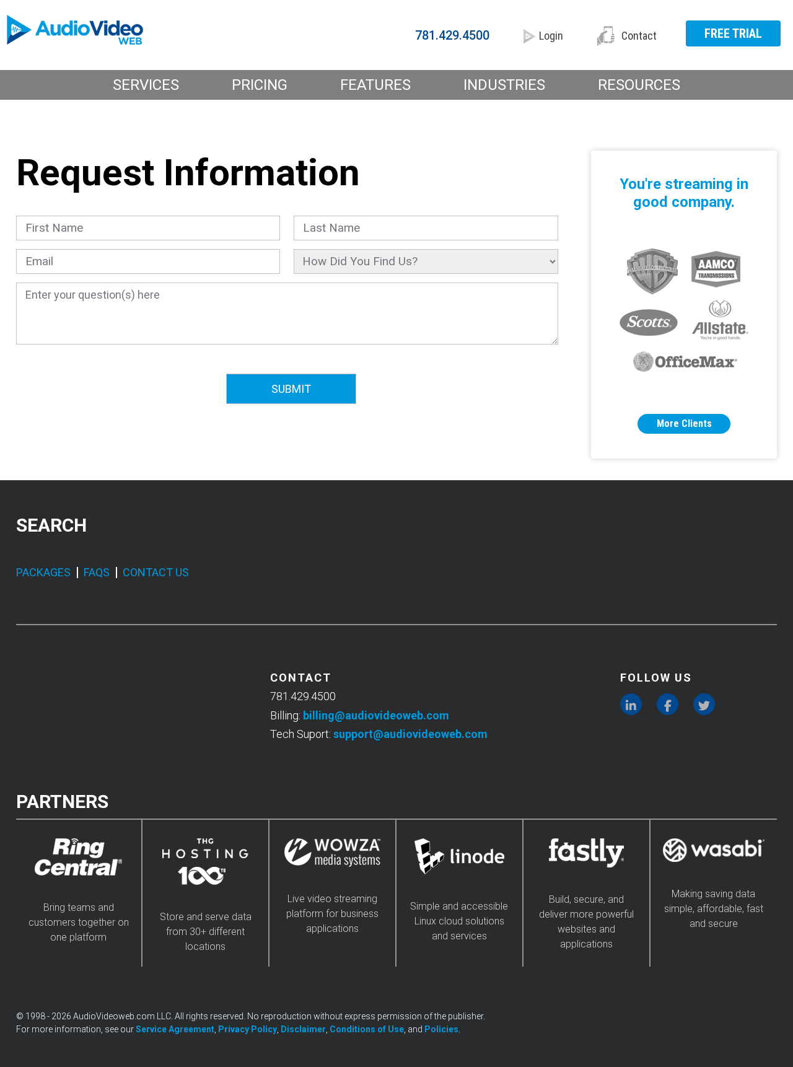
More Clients (684, 423)
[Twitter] (704, 704)
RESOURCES (639, 85)
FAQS (97, 572)
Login (551, 35)
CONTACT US (156, 572)
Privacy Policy (247, 1029)
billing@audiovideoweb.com (376, 715)
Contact (639, 35)
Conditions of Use (367, 1029)
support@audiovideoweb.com (410, 733)
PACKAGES (43, 572)
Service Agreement (175, 1029)
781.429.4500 (452, 35)
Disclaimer (303, 1029)
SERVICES (146, 85)
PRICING (259, 85)
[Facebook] (667, 704)
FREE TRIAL (733, 33)
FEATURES (375, 85)
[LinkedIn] (631, 704)
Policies (441, 1029)
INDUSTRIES (504, 85)
